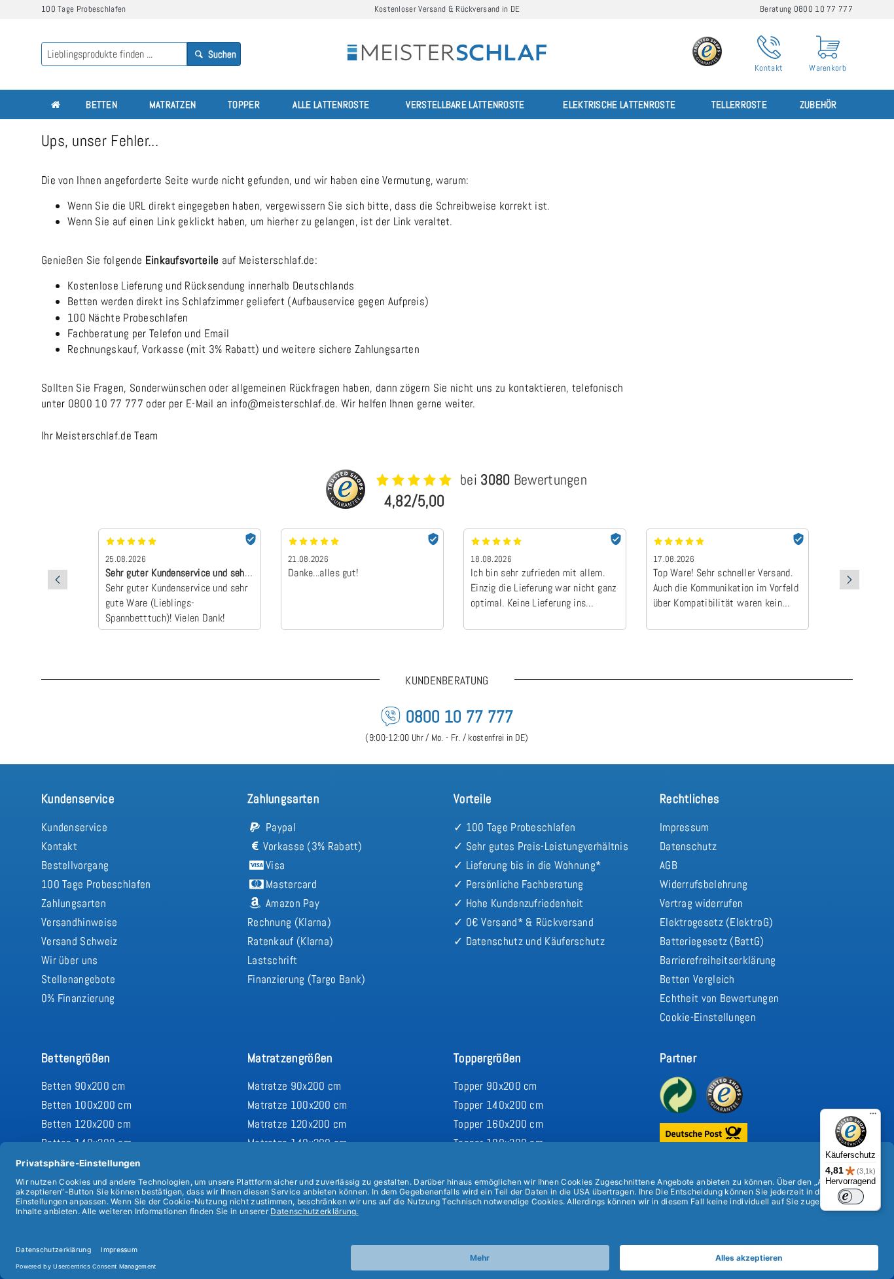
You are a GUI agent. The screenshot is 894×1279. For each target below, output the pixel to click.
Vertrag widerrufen (701, 903)
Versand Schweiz (79, 941)
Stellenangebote (78, 979)
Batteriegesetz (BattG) (712, 941)
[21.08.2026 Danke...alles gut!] (362, 533)
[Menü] (873, 1116)
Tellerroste (739, 104)
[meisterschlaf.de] (447, 43)
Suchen (221, 54)
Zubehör (818, 104)
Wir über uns (69, 960)
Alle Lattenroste (331, 104)
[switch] (851, 1196)
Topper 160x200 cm (498, 1124)
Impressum (684, 827)
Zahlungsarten (73, 903)
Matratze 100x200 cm (297, 1105)
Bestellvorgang (75, 865)
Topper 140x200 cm (498, 1105)
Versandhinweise (79, 922)
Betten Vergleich (697, 979)
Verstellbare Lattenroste (465, 104)
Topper (244, 104)
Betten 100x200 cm (86, 1105)
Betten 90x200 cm (83, 1086)
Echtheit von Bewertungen (719, 998)
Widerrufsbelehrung (703, 884)
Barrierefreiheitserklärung (718, 960)
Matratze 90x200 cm (294, 1086)
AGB (668, 865)
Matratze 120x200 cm (297, 1124)
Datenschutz (688, 846)
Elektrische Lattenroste (619, 104)
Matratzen (172, 104)
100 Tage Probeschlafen (96, 884)
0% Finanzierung (78, 998)
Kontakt (59, 846)
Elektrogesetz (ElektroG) (716, 922)
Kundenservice (74, 827)
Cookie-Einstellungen (708, 1017)
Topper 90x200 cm (495, 1086)
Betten (101, 104)
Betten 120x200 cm (86, 1124)
